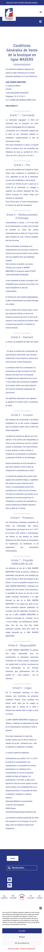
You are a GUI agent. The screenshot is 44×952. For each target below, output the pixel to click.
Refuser (22, 937)
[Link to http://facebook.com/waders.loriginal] (9, 879)
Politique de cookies (13, 948)
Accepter (22, 931)
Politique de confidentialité (27, 948)
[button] (40, 908)
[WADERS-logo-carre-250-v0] (9, 8)
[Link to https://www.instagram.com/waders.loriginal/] (9, 885)
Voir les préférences (22, 943)
